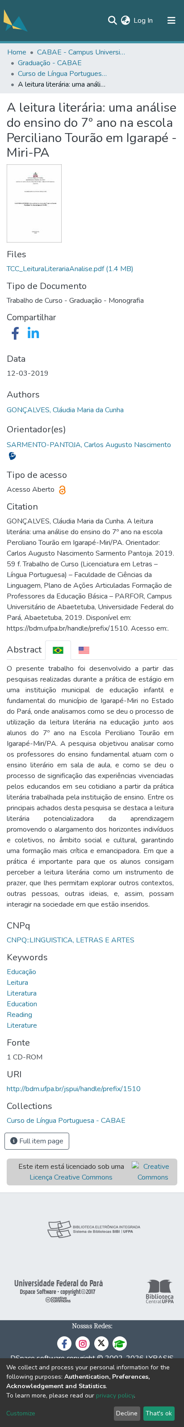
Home (16, 52)
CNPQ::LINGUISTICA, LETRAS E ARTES (70, 940)
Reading (19, 1015)
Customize (20, 1413)
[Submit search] (112, 20)
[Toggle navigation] (171, 20)
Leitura (17, 983)
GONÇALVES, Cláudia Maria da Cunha (65, 410)
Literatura (22, 993)
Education (22, 1004)
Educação (21, 972)
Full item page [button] (40, 1141)
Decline (127, 1413)
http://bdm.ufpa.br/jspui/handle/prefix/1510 (74, 1089)
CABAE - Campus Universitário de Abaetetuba (81, 52)
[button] (125, 20)
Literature (22, 1025)
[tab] (58, 650)
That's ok (159, 1413)
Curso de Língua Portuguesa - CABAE (62, 74)
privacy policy (115, 1395)
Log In (144, 20)
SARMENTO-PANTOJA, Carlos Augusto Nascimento (89, 445)
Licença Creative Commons (71, 1177)
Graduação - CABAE (50, 63)
